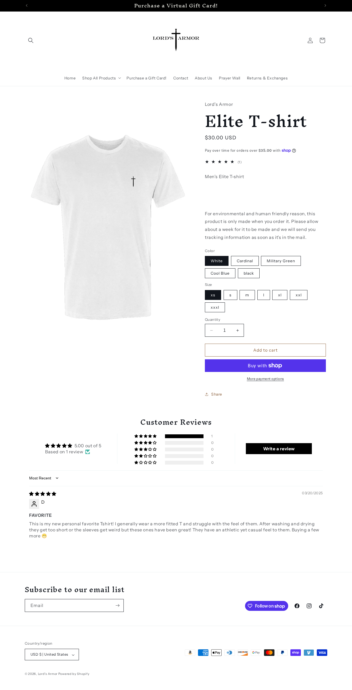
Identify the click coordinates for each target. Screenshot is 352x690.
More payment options (265, 379)
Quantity (212, 319)
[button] (31, 40)
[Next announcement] (325, 5)
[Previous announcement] (27, 5)
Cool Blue (220, 273)
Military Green (281, 260)
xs (213, 294)
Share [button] (216, 394)
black (249, 273)
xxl (299, 294)
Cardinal (245, 260)
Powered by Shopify (74, 674)
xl (280, 294)
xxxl (215, 307)
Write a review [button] (279, 448)
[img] (42, 493)
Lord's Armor (47, 674)
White (217, 260)
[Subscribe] (117, 605)
